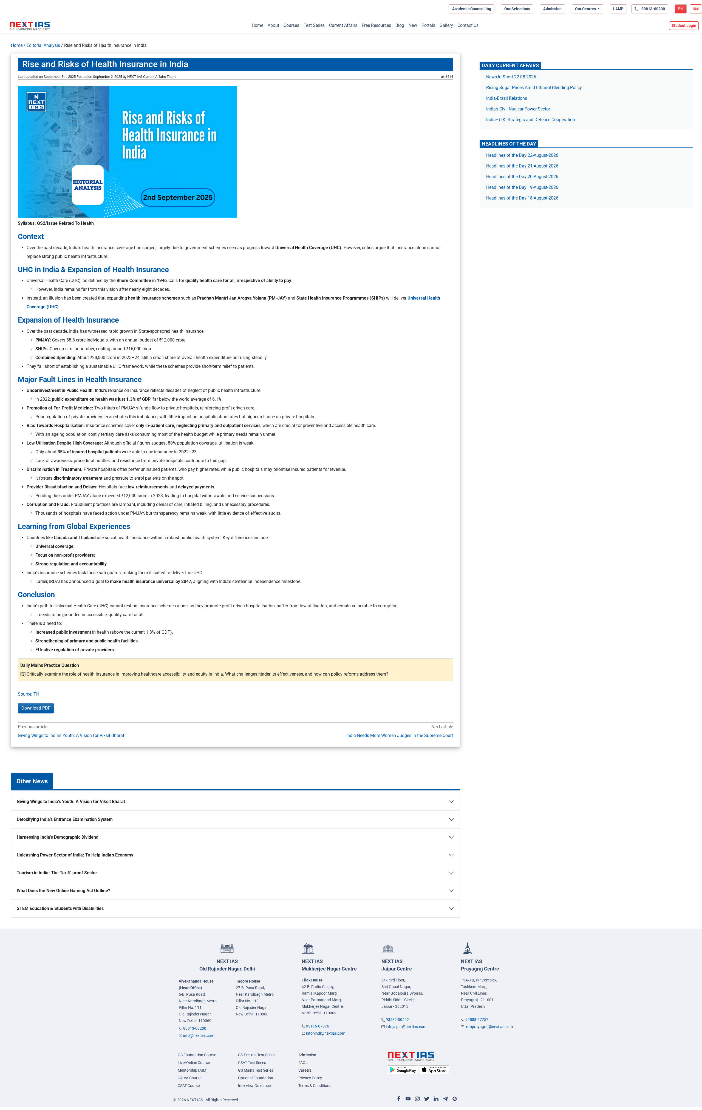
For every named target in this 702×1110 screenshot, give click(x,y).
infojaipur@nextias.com (406, 1026)
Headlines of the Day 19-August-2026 (522, 187)
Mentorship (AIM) (193, 1070)
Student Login (684, 25)
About (273, 25)
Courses (291, 25)
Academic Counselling (471, 9)
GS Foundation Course (197, 1055)
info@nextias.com (198, 1035)
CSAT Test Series (252, 1062)
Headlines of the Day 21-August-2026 (522, 166)
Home (257, 25)
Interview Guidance (254, 1085)
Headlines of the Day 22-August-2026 (522, 155)
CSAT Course (189, 1085)
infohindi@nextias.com (325, 1033)
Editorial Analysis (43, 45)
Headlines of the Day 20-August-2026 (522, 176)
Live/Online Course (194, 1062)
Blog (399, 25)
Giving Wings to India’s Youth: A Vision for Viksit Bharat (71, 735)
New (413, 25)
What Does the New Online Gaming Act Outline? (63, 890)
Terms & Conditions (314, 1085)
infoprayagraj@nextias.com (489, 1026)
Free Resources (376, 25)
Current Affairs (343, 25)
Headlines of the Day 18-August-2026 (522, 198)
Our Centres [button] (586, 9)
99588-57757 (476, 1019)
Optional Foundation (255, 1078)
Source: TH (28, 694)
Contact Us (468, 25)
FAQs (302, 1062)
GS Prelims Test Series (256, 1055)
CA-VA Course (189, 1078)
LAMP (618, 9)
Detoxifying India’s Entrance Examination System (65, 819)
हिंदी (696, 9)
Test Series (314, 25)
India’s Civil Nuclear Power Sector (518, 109)
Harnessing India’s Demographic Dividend (58, 837)
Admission (552, 9)
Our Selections (517, 9)
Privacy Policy (310, 1078)
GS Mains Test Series (255, 1070)
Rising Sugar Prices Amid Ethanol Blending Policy (534, 87)
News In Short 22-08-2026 (511, 76)
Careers (305, 1070)
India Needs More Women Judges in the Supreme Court (399, 735)
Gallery (446, 25)
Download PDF (35, 708)
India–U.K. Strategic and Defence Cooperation (530, 119)
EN (680, 9)
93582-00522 (397, 1019)
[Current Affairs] (29, 26)
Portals (428, 25)
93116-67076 (317, 1026)
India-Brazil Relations (506, 98)
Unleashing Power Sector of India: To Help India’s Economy (75, 855)
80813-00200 (194, 1028)
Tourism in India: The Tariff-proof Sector (57, 872)
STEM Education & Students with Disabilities (60, 908)
